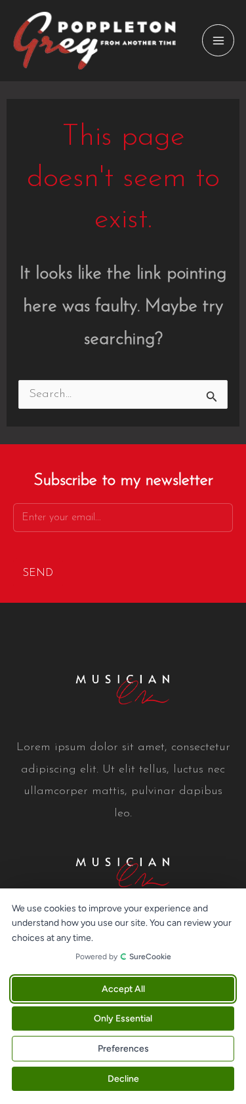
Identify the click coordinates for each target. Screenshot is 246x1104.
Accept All (123, 989)
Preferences (123, 1048)
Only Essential (123, 1018)
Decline (123, 1078)
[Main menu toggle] (218, 40)
